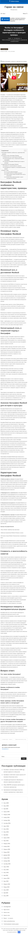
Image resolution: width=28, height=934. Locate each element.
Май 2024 (6, 835)
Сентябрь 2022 (7, 864)
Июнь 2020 (6, 890)
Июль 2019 (6, 895)
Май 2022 (6, 875)
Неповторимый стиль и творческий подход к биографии (14, 159)
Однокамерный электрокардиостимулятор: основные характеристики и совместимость (13, 791)
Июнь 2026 (6, 806)
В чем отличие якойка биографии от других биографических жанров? (15, 177)
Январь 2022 (6, 887)
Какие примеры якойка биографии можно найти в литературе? (16, 175)
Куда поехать (7, 909)
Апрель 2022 (6, 878)
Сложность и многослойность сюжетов (12, 166)
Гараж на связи (14, 7)
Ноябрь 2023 (6, 846)
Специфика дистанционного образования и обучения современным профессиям (13, 781)
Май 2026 (6, 808)
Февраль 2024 (7, 843)
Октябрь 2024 (7, 820)
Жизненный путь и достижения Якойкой (13, 157)
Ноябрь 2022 (6, 858)
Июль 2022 (6, 869)
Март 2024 (6, 840)
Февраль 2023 (7, 849)
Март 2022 (6, 881)
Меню (4, 13)
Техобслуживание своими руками (11, 924)
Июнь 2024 (6, 832)
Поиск (24, 13)
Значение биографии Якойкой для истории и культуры (14, 162)
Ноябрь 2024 (7, 817)
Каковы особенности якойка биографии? (14, 173)
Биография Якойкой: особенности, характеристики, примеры (13, 153)
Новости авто (7, 912)
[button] (24, 150)
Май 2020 (6, 892)
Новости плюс (7, 915)
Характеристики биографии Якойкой (10, 164)
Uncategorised (4, 49)
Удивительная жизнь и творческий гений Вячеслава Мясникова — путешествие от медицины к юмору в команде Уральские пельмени (21, 739)
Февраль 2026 (7, 814)
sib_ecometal (11, 51)
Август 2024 (6, 826)
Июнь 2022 (6, 872)
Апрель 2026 (6, 811)
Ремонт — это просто (8, 918)
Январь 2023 (6, 852)
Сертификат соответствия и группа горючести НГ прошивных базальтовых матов (15, 776)
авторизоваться (5, 749)
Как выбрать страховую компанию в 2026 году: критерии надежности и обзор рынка (17, 20)
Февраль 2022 (7, 884)
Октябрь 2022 (7, 861)
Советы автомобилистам (9, 921)
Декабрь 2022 (7, 855)
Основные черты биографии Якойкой (10, 155)
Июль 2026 (6, 803)
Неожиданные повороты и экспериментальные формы (14, 168)
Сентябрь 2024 (7, 823)
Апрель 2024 (7, 837)
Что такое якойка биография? (12, 171)
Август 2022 (6, 866)
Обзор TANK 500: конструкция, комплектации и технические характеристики (14, 786)
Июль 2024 (6, 829)
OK (19, 932)
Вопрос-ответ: (5, 170)
